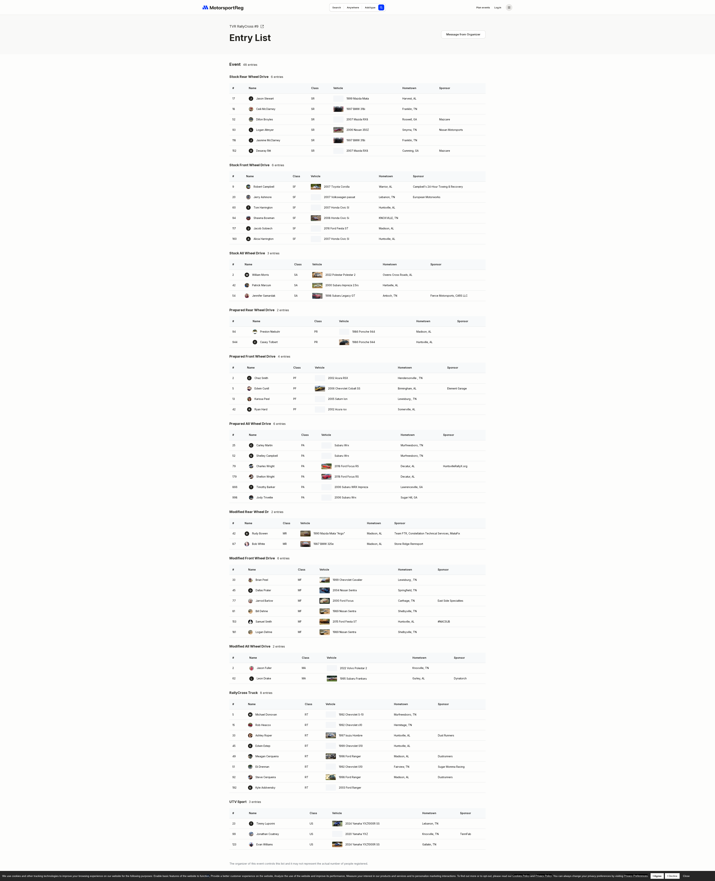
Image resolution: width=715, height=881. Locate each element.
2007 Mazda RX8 (357, 119)
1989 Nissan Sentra (344, 611)
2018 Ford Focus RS (347, 466)
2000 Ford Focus (343, 600)
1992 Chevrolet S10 (351, 766)
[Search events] (381, 7)
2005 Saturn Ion (337, 398)
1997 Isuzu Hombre (351, 735)
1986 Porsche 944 (363, 331)
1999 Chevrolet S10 (351, 745)
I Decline (672, 875)
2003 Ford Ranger (350, 787)
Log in (497, 7)
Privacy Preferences (636, 875)
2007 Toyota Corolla (336, 186)
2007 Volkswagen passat (339, 197)
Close (686, 875)
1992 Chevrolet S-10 (351, 714)
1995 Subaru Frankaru (353, 678)
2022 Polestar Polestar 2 (340, 274)
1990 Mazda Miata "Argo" (329, 533)
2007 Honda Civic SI (336, 207)
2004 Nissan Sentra (345, 590)
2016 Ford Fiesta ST (336, 228)
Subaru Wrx (342, 445)
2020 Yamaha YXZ (356, 834)
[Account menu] (509, 7)
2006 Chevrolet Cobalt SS (344, 388)
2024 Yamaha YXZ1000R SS (362, 823)
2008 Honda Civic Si (336, 218)
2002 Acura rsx (337, 409)
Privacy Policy (544, 875)
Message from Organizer (463, 34)
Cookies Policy (521, 875)
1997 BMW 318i (356, 108)
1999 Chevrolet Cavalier (347, 579)
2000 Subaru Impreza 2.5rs (342, 285)
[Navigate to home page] (223, 7)
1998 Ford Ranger (350, 756)
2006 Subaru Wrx (345, 497)
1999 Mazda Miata (358, 98)
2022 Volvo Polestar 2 (353, 668)
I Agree (657, 875)
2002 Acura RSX (338, 378)
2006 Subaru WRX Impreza (351, 487)
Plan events (483, 7)
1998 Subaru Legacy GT (340, 295)
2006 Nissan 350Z (358, 129)
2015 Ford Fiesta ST (345, 621)
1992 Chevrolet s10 (350, 725)
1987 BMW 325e (324, 543)
